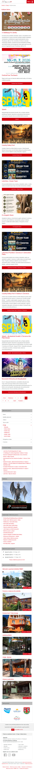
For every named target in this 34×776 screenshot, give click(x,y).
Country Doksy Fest (8, 145)
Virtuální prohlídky (22, 747)
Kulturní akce (7, 429)
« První (4, 398)
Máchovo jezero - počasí (8, 530)
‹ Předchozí (10, 398)
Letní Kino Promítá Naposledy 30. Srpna (12, 451)
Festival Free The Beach (9, 75)
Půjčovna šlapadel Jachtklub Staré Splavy (12, 534)
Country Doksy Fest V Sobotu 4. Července (15, 293)
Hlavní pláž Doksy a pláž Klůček (10, 525)
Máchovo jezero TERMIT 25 (12, 768)
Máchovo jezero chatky (15, 766)
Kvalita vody (7, 430)
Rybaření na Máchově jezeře (9, 539)
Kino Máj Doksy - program (9, 543)
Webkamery (7, 432)
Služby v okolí (7, 434)
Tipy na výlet (5, 422)
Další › (14, 400)
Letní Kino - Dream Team (10, 181)
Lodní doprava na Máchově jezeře (11, 529)
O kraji (4, 425)
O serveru (5, 442)
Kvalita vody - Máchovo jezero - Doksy (11, 520)
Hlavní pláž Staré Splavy (8, 523)
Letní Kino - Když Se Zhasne (9, 473)
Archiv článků (7, 436)
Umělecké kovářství (23, 768)
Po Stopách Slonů (7, 215)
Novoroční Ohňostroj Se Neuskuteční (14, 379)
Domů (4, 414)
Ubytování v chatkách (22, 746)
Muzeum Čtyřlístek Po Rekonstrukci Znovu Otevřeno (15, 454)
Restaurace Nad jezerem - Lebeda (11, 536)
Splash (4, 109)
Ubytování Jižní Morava (27, 766)
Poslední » (20, 400)
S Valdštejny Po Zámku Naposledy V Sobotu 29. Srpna (15, 453)
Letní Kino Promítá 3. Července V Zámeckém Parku (16, 253)
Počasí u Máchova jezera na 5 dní (17, 559)
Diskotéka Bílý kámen (8, 532)
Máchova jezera (28, 763)
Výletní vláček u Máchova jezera (10, 538)
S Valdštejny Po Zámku (9, 32)
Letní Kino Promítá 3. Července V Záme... (17, 267)
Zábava (4, 419)
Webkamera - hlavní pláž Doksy (10, 521)
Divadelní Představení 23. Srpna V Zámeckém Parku (15, 466)
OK (12, 729)
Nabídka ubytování (7, 417)
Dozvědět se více (19, 729)
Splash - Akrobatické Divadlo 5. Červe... (17, 353)
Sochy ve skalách (7, 541)
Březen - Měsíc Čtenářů (8, 456)
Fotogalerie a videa (7, 439)
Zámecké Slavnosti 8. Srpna (9, 472)
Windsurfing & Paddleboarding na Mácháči (13, 518)
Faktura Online (6, 766)
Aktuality (6, 427)
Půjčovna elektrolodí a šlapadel (10, 527)
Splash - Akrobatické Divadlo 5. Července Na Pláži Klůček (16, 337)
